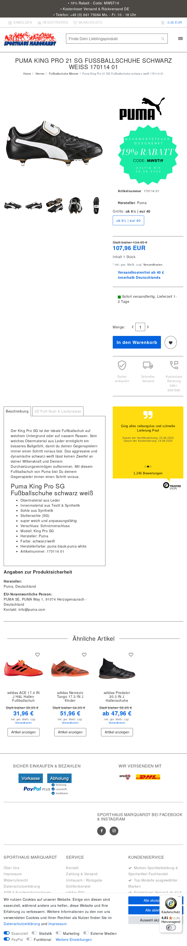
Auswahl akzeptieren (156, 920)
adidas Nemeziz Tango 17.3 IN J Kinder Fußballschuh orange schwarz (70, 697)
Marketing (71, 933)
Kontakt (72, 867)
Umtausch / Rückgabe (84, 880)
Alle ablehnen (155, 910)
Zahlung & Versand (82, 873)
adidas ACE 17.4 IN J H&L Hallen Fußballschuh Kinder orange (23, 697)
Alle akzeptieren (156, 900)
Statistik (45, 933)
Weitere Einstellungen (74, 939)
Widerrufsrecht (16, 880)
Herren (40, 73)
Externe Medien (104, 933)
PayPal (17, 939)
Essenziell (19, 933)
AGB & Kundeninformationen (27, 892)
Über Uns (11, 867)
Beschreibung (17, 411)
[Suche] (163, 39)
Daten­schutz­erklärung (22, 923)
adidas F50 (75, 892)
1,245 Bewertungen (148, 473)
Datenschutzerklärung (22, 886)
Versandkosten (152, 264)
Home (27, 73)
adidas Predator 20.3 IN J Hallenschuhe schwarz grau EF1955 (117, 697)
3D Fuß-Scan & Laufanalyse (58, 411)
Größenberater (78, 886)
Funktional (42, 939)
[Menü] (179, 898)
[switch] (171, 927)
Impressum (13, 873)
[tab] (17, 411)
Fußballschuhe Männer (63, 73)
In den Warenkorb (137, 342)
